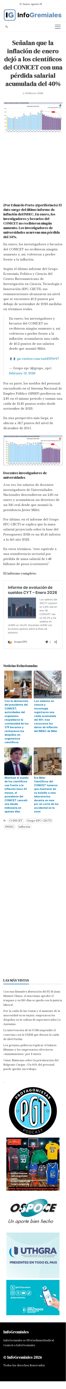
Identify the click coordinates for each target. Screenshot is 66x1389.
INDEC (9, 826)
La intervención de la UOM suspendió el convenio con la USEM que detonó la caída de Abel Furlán (31, 1035)
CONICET (15, 820)
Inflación (24, 826)
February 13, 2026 (22, 373)
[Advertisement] (33, 168)
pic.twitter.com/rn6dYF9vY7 (38, 358)
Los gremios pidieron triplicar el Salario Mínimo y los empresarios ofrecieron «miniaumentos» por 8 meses (30, 1050)
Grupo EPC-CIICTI (39, 820)
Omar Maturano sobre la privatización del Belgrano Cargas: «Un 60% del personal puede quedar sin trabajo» (30, 1065)
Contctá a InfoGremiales (19, 1345)
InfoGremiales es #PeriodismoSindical (28, 1340)
